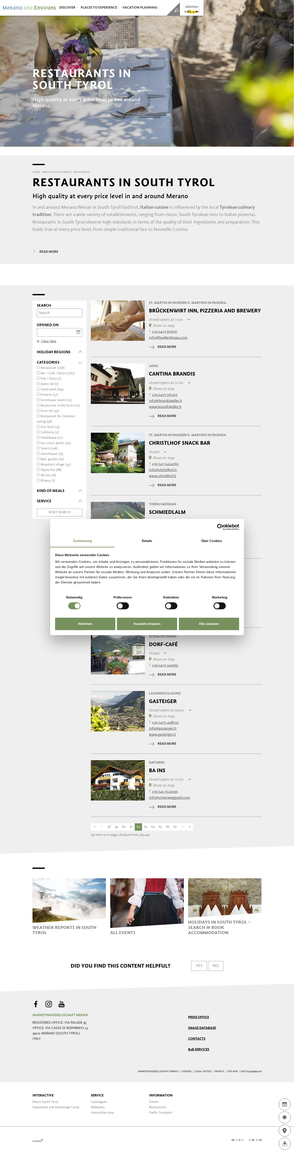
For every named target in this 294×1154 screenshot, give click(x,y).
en (246, 1140)
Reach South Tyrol (45, 1102)
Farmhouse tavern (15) (56, 400)
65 (160, 826)
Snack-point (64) (51, 389)
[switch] (123, 606)
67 (175, 826)
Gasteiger (163, 701)
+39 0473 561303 (165, 395)
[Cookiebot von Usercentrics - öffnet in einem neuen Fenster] (220, 527)
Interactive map (102, 1112)
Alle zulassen (209, 624)
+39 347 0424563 (165, 464)
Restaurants (158, 1107)
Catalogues (99, 1102)
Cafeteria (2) (49, 432)
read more (167, 347)
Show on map (164, 326)
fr (260, 1140)
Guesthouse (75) (51, 454)
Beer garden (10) (52, 459)
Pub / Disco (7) (50, 379)
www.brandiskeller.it (165, 407)
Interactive (43, 1095)
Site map (232, 1071)
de (233, 1140)
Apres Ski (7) (49, 384)
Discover (67, 7)
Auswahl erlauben (147, 624)
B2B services (198, 1049)
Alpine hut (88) (51, 470)
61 (131, 826)
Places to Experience (99, 7)
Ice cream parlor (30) (55, 443)
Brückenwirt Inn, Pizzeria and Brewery (205, 311)
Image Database (202, 1028)
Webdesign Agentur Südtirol (37, 1140)
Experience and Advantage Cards (55, 1107)
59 (116, 826)
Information (161, 1095)
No (216, 966)
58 (109, 826)
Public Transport (160, 1112)
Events (154, 1102)
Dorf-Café (163, 644)
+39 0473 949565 (165, 665)
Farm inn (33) (49, 411)
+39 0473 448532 (165, 723)
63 (145, 826)
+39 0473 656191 (164, 332)
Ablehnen (85, 624)
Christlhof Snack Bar (179, 443)
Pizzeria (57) (49, 395)
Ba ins (157, 770)
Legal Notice (203, 1071)
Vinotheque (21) (51, 438)
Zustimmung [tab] (82, 541)
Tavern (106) (49, 448)
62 (138, 826)
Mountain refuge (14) (55, 464)
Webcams (98, 1107)
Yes (199, 966)
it (239, 1140)
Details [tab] (147, 541)
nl (253, 1140)
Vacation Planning (139, 7)
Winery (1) (47, 481)
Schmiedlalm (167, 512)
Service (97, 1095)
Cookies (186, 1071)
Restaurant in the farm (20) (60, 405)
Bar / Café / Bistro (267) (57, 373)
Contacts (196, 1039)
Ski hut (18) (48, 475)
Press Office (198, 1017)
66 (167, 826)
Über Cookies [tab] (211, 541)
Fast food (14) (50, 427)
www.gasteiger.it (162, 735)
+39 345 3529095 (165, 792)
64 (153, 826)
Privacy (219, 1071)
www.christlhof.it (162, 476)
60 (124, 826)
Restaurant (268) (52, 368)
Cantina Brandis (172, 374)
